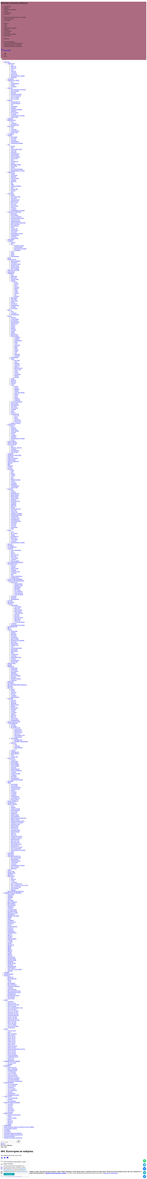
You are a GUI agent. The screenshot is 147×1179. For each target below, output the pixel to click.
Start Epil (13, 92)
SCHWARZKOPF (12, 723)
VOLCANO (10, 871)
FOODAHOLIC (12, 932)
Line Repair (14, 175)
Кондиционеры (11, 978)
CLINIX (13, 724)
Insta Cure (17, 608)
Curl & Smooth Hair (16, 648)
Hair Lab (13, 700)
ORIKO (9, 954)
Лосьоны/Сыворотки (13, 986)
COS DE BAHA (12, 909)
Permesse (13, 108)
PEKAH (9, 955)
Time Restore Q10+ (19, 735)
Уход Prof (13, 138)
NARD (9, 952)
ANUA (9, 899)
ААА (12, 476)
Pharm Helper (14, 859)
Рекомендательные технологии (13, 46)
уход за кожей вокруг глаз (14, 1007)
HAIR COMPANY (12, 458)
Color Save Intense (19, 392)
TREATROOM (11, 966)
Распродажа (7, 12)
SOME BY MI (11, 963)
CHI (8, 144)
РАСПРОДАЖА (8, 974)
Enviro (13, 163)
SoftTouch (14, 680)
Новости (6, 38)
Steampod (13, 597)
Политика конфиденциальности (13, 43)
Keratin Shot (14, 707)
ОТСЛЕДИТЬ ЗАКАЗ (10, 1128)
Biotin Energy (14, 496)
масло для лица (11, 1009)
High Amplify (18, 611)
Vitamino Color (18, 585)
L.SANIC (10, 942)
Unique (16, 372)
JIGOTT (9, 934)
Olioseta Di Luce (15, 102)
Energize (16, 287)
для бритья (10, 1087)
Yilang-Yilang (14, 498)
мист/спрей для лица (13, 1020)
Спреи (9, 981)
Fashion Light (14, 568)
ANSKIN (10, 897)
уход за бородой (12, 1090)
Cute (12, 65)
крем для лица (11, 1003)
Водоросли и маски (16, 847)
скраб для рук (11, 1038)
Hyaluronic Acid (15, 501)
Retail (12, 652)
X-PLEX (13, 659)
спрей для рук (11, 1041)
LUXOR (9, 600)
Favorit (13, 434)
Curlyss (13, 481)
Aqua (15, 362)
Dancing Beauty (15, 831)
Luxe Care (14, 510)
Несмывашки (11, 983)
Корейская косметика (10, 9)
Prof (12, 192)
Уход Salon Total (15, 196)
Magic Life (14, 538)
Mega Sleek (17, 619)
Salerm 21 (13, 701)
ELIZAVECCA (11, 922)
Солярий (13, 409)
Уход (12, 82)
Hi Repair (13, 709)
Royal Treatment (15, 157)
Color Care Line (15, 219)
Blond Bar (17, 354)
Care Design (14, 784)
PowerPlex (14, 776)
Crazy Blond (14, 539)
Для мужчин (7, 31)
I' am (12, 532)
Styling (13, 167)
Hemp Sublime (15, 764)
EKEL (9, 919)
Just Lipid (17, 360)
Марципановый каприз (17, 821)
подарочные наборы (13, 1095)
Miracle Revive (18, 368)
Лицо (5, 25)
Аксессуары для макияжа (14, 1081)
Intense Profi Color (16, 657)
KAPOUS (10, 489)
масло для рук (11, 1036)
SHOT (9, 782)
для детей (10, 1111)
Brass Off (16, 616)
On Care (13, 759)
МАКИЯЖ (7, 1066)
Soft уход (13, 68)
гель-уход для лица (12, 1010)
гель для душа (11, 1030)
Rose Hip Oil (14, 161)
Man (12, 574)
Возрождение (15, 825)
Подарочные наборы (10, 34)
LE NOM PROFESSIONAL (15, 562)
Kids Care (13, 715)
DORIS (9, 917)
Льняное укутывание (17, 822)
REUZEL (10, 686)
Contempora (14, 106)
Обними (13, 317)
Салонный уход (15, 798)
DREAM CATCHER (13, 270)
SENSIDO (10, 781)
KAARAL (10, 469)
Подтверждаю (9, 1174)
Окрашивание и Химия (17, 76)
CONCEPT (10, 193)
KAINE (9, 937)
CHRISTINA (11, 172)
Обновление (14, 827)
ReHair (13, 333)
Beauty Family (15, 639)
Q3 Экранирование (16, 401)
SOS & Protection (16, 787)
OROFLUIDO (11, 663)
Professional (14, 668)
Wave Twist (17, 369)
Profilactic (13, 504)
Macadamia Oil (15, 493)
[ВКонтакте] (4, 1158)
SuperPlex (13, 111)
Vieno (12, 253)
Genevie (13, 383)
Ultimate (13, 567)
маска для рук (11, 1040)
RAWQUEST (11, 957)
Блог (2, 1168)
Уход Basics (14, 137)
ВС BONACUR (15, 727)
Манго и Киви (15, 819)
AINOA (13, 242)
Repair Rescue (18, 732)
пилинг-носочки (12, 1046)
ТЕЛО (6, 1029)
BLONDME (14, 738)
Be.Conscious (14, 112)
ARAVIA (10, 88)
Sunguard (13, 677)
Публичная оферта (9, 41)
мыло (9, 1032)
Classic (16, 386)
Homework (14, 669)
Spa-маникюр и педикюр (18, 850)
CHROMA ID (15, 752)
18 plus (13, 331)
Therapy (16, 388)
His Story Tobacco (16, 678)
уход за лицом (11, 1085)
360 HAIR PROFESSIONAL (15, 891)
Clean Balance (18, 737)
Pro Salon (13, 330)
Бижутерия (7, 35)
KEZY (9, 530)
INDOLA (13, 743)
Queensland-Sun (15, 789)
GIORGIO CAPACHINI (14, 455)
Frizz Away (17, 733)
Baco (12, 478)
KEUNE (9, 544)
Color (15, 343)
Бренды (6, 8)
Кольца (9, 1119)
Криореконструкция (17, 233)
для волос (10, 1104)
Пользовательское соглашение (13, 44)
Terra (12, 551)
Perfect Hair (14, 631)
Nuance (13, 173)
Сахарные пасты (16, 264)
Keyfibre (13, 307)
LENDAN (10, 548)
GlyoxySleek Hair (16, 521)
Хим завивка (14, 238)
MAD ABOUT (15, 753)
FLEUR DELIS (11, 441)
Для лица (13, 524)
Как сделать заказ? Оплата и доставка (15, 17)
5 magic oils (14, 229)
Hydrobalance (18, 340)
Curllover (13, 772)
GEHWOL (10, 453)
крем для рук (11, 1035)
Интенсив (14, 213)
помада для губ (11, 1067)
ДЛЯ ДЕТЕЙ (8, 1096)
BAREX (9, 100)
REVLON (10, 688)
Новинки (6, 14)
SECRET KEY (11, 958)
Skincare (16, 296)
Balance (16, 288)
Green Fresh (14, 300)
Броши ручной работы (14, 1114)
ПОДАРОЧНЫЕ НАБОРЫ (12, 1102)
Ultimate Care (14, 645)
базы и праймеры (12, 1069)
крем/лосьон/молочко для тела (16, 1049)
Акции (6, 11)
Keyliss (13, 302)
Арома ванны (15, 845)
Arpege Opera (15, 279)
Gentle (16, 291)
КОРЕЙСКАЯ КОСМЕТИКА (13, 893)
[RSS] (2, 1158)
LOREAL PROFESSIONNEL (15, 580)
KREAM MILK (11, 939)
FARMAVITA (11, 424)
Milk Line (13, 505)
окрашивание (11, 1093)
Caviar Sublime (15, 766)
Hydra (16, 282)
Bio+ (12, 244)
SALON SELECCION (13, 721)
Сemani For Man (15, 773)
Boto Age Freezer (15, 675)
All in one (13, 767)
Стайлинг (14, 72)
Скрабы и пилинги (16, 838)
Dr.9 (12, 877)
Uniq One (13, 692)
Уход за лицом (15, 97)
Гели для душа (15, 841)
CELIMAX (10, 906)
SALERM (10, 698)
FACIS (9, 925)
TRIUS (9, 870)
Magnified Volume (16, 164)
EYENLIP (10, 929)
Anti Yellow (17, 420)
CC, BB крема (11, 1072)
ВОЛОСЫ (7, 975)
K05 (12, 472)
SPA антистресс (15, 224)
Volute (16, 351)
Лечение (13, 432)
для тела (9, 1107)
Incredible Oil (14, 536)
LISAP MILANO (12, 564)
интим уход (10, 1058)
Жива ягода (14, 323)
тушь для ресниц (12, 1075)
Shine (15, 348)
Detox (12, 227)
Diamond (16, 363)
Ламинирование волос (14, 992)
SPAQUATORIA (12, 804)
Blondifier (17, 588)
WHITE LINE (11, 873)
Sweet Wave (14, 308)
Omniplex (13, 437)
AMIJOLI (10, 896)
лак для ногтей (11, 1062)
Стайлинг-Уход (15, 518)
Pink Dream (14, 649)
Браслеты (10, 1121)
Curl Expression (18, 593)
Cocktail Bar (14, 637)
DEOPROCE (11, 914)
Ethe (12, 274)
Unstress (13, 190)
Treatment (13, 502)
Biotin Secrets (14, 201)
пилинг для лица (12, 1018)
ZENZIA (10, 971)
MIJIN (9, 948)
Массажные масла (16, 844)
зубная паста (11, 1027)
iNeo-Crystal (14, 403)
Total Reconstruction (16, 515)
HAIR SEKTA (11, 460)
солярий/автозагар (12, 1056)
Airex (12, 411)
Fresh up (13, 207)
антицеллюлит (11, 1053)
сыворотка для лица (13, 1004)
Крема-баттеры (15, 839)
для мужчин (10, 1110)
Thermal (13, 281)
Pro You (13, 694)
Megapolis (14, 634)
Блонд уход (14, 203)
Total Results (14, 605)
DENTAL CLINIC (12, 913)
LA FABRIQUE (12, 547)
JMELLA (10, 935)
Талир (12, 880)
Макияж (6, 29)
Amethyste (14, 429)
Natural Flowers (15, 769)
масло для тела (11, 1052)
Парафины (14, 262)
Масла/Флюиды (12, 984)
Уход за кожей (15, 268)
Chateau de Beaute (16, 186)
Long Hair (17, 345)
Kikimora (13, 380)
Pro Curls (13, 204)
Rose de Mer (14, 189)
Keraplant (13, 570)
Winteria (16, 375)
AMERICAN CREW (13, 80)
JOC (12, 105)
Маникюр (14, 77)
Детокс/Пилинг (12, 989)
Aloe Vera (13, 150)
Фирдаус (13, 879)
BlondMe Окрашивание (21, 741)
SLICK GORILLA (12, 801)
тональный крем (12, 1070)
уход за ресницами (12, 1026)
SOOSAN (10, 965)
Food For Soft (18, 610)
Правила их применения (110, 1173)
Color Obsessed (18, 613)
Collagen (16, 339)
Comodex (13, 180)
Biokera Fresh (14, 704)
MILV (9, 628)
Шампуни (10, 977)
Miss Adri (13, 66)
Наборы (13, 807)
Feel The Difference (16, 770)
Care (15, 352)
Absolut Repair (18, 584)
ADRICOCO (11, 63)
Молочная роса (15, 842)
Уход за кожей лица (16, 883)
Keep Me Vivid (18, 617)
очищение (10, 1001)
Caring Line (14, 512)
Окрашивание (15, 83)
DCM (9, 258)
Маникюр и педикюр (10, 28)
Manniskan (14, 484)
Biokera (13, 706)
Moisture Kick (18, 730)
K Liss (12, 440)
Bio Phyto (13, 181)
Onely (12, 426)
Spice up (13, 833)
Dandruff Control (19, 245)
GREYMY (10, 457)
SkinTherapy (14, 674)
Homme (13, 714)
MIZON (9, 951)
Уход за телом (15, 98)
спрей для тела (11, 1047)
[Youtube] (7, 1158)
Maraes (13, 473)
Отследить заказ (8, 18)
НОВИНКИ (7, 1125)
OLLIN (9, 629)
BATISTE (10, 118)
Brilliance (16, 389)
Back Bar (13, 427)
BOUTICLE (10, 126)
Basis (15, 285)
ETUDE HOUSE (12, 926)
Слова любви (15, 319)
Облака (13, 325)
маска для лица (11, 1006)
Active (16, 395)
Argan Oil (13, 152)
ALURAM (10, 79)
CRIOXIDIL (11, 239)
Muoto (12, 255)
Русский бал (14, 320)
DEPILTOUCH (11, 259)
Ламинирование (15, 221)
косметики (10, 1108)
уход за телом (11, 1088)
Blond (16, 342)
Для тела (13, 525)
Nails (12, 528)
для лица (10, 1105)
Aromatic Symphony (16, 513)
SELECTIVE (11, 758)
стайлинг (10, 1092)
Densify (16, 284)
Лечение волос (15, 199)
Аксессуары (14, 117)
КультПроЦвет (15, 322)
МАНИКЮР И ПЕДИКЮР (12, 1061)
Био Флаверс (14, 215)
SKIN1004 (10, 961)
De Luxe (16, 415)
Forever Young (15, 178)
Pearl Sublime (14, 763)
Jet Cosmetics (14, 671)
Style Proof (14, 304)
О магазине (7, 20)
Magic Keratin (15, 495)
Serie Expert (14, 582)
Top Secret (14, 198)
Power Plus (14, 166)
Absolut (13, 711)
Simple (13, 535)
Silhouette (13, 672)
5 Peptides (17, 337)
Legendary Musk (15, 830)
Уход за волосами (16, 95)
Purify (12, 470)
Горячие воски (15, 267)
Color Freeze (17, 729)
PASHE (9, 665)
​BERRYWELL (11, 120)
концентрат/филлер (13, 1015)
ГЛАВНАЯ (7, 6)
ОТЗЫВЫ (7, 1130)
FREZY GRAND (12, 443)
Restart (13, 689)
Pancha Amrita (15, 815)
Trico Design (14, 786)
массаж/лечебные (12, 1055)
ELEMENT (10, 920)
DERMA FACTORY (13, 916)
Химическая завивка (17, 143)
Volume (16, 349)
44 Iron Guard (15, 155)
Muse (12, 184)
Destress (16, 293)
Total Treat (17, 620)
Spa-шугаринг (15, 91)
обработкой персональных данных (55, 1173)
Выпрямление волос (13, 995)
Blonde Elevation (15, 479)
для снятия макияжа (13, 1079)
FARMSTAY (11, 931)
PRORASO (10, 681)
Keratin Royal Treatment (17, 640)
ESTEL (9, 316)
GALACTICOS (11, 444)
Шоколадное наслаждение (18, 818)
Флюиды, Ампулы (16, 447)
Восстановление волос (17, 218)
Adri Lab (13, 71)
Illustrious (13, 177)
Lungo (16, 371)
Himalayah (14, 813)
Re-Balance (17, 250)
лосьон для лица (12, 1017)
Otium (12, 359)
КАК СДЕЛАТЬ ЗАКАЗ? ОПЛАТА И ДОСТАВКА (19, 1127)
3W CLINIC (10, 894)
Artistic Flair (14, 761)
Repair (16, 346)
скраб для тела (11, 1050)
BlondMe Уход (18, 740)
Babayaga (13, 382)
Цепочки (10, 1122)
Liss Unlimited (18, 591)
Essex (15, 417)
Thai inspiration (15, 816)
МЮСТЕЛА (11, 876)
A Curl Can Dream (19, 622)
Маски (9, 980)
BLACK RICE (11, 905)
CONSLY (10, 908)
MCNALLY (10, 945)
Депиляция (14, 527)
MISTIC (9, 949)
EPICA (9, 310)
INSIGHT (10, 466)
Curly (12, 69)
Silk (12, 183)
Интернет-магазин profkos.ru (14, 3)
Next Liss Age (15, 554)
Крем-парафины (15, 261)
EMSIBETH (10, 273)
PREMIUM (10, 666)
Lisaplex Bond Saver (16, 576)
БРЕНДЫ (7, 62)
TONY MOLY (11, 968)
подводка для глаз (12, 1076)
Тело (5, 26)
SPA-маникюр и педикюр (18, 89)
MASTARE (10, 602)
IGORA (13, 750)
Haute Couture (15, 336)
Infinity (13, 195)
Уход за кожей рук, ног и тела (19, 885)
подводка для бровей (13, 1078)
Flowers (13, 326)
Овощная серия (15, 824)
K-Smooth (14, 792)
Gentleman (17, 400)
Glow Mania (17, 606)
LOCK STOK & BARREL (15, 579)
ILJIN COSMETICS (13, 461)
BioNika (13, 632)
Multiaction (14, 276)
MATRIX (10, 603)
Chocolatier (17, 374)
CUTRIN (10, 241)
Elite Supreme (14, 225)
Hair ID (13, 553)
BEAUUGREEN (12, 902)
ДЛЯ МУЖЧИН (8, 1082)
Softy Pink (14, 299)
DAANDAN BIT (12, 911)
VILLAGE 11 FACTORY (14, 969)
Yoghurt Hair (14, 516)
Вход (5, 56)
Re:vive (13, 507)
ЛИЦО (6, 1000)
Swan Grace (14, 812)
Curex (12, 385)
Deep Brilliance (15, 154)
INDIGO (9, 463)
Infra (12, 147)
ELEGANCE (11, 271)
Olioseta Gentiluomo (16, 109)
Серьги (9, 1116)
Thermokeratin (15, 404)
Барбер (13, 85)
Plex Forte (13, 556)
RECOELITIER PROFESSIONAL (17, 685)
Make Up (13, 717)
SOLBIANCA (11, 802)
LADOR (9, 940)
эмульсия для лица (12, 1012)
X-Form (13, 475)
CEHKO (9, 135)
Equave (13, 691)
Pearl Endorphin (15, 810)
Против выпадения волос (18, 222)
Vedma (13, 378)
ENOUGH (10, 923)
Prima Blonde (14, 357)
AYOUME (10, 900)
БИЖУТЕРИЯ (8, 1113)
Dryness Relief (18, 247)
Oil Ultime (14, 726)
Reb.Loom (14, 277)
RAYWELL (10, 683)
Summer (16, 377)
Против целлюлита (16, 836)
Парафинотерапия (16, 94)
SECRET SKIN (11, 960)
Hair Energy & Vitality (20, 248)
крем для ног (11, 1044)
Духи (12, 805)
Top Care (13, 565)
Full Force (13, 636)
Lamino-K (14, 795)
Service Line (17, 421)
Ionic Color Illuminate (17, 169)
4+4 (15, 749)
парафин (10, 1064)
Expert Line (14, 74)
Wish (12, 187)
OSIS (12, 755)
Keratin (13, 146)
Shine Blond (14, 651)
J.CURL (9, 467)
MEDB (9, 946)
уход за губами (11, 1024)
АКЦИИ (6, 972)
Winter (16, 397)
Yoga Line (14, 834)
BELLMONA (11, 903)
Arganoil (13, 492)
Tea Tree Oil (14, 158)
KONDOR (10, 545)
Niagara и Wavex (15, 423)
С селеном (14, 882)
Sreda (12, 851)
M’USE (13, 412)
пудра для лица (11, 1073)
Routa (12, 251)
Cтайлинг (14, 236)
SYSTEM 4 (10, 853)
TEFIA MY (10, 854)
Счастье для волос (16, 216)
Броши (9, 1124)
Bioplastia (13, 703)
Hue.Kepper (14, 297)
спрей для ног (11, 1043)
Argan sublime (15, 431)
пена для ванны (12, 1033)
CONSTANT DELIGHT (14, 212)
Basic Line (14, 642)
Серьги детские (12, 1118)
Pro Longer (17, 590)
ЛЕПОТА (10, 874)
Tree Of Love (14, 828)
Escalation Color (15, 571)
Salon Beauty (14, 643)
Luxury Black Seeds (16, 149)
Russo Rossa (14, 334)
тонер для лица (11, 1021)
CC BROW (10, 134)
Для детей (7, 32)
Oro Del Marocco (15, 103)
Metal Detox (17, 587)
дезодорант (10, 1059)
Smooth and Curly (16, 509)
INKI (8, 464)
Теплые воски (15, 265)
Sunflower (17, 398)
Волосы (6, 23)
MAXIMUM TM (12, 626)
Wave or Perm (15, 799)
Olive (12, 160)
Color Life (17, 365)
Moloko (13, 328)
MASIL (9, 943)
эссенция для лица (12, 1014)
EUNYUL (10, 928)
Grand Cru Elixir (15, 808)
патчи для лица (11, 1023)
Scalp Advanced (18, 594)
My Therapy (14, 533)
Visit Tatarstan (15, 888)
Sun (15, 294)
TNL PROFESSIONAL (14, 856)
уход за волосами (12, 1084)
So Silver (16, 614)
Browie (16, 418)
